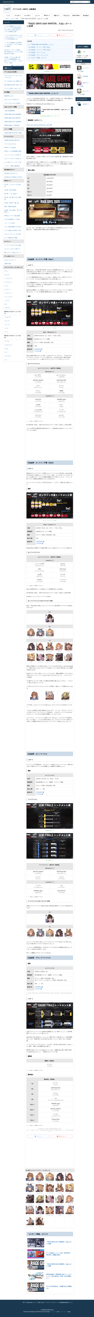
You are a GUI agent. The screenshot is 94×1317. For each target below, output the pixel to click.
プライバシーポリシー (51, 1302)
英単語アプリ (83, 105)
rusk (83, 51)
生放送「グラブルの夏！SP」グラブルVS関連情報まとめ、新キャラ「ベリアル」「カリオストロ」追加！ (13, 60)
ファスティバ (8, 293)
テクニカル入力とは (10, 144)
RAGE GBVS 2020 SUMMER (12, 114)
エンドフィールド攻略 (83, 69)
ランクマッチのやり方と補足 (12, 245)
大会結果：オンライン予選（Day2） (40, 50)
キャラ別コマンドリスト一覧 (12, 162)
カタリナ (7, 275)
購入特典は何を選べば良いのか (13, 85)
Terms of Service (63, 1311)
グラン (6, 271)
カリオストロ (8, 345)
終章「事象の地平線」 (10, 206)
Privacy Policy (53, 1311)
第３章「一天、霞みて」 (11, 193)
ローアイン (7, 289)
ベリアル (7, 341)
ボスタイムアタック (10, 260)
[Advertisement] (49, 446)
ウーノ (6, 352)
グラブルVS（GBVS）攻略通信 (24, 9)
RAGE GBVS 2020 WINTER (12, 118)
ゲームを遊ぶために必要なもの (13, 81)
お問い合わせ (41, 1302)
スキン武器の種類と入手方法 (12, 227)
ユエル (6, 348)
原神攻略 (85, 76)
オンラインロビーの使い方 (12, 249)
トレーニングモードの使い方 (12, 155)
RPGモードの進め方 (10, 147)
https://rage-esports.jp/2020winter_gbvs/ (38, 125)
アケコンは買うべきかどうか (12, 88)
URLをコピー (62, 35)
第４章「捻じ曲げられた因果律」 (12, 198)
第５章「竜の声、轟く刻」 (12, 203)
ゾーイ (6, 332)
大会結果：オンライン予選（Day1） (40, 47)
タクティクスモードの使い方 (12, 158)
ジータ (6, 328)
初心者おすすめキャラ (10, 173)
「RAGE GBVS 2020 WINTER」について (42, 44)
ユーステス (7, 356)
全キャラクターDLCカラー (12, 99)
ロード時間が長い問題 (10, 238)
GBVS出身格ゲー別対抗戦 (11, 125)
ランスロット (8, 282)
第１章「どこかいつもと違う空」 (12, 185)
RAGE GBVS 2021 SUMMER (12, 121)
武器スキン (57, 15)
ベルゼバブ (7, 317)
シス (5, 359)
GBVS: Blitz (7, 263)
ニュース (37, 15)
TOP (23, 1302)
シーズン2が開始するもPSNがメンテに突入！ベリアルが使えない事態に (13, 44)
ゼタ (5, 304)
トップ (8, 15)
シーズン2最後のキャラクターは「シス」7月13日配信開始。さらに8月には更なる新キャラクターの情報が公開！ (13, 28)
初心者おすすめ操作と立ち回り (13, 177)
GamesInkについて (31, 1302)
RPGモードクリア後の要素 (12, 216)
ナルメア (7, 321)
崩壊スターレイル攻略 (83, 84)
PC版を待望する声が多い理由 (13, 133)
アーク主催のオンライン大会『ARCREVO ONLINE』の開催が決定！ (58, 1254)
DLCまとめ (66, 15)
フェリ (6, 286)
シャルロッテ (8, 278)
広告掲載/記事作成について (66, 1302)
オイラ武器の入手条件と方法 (12, 230)
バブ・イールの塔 (9, 223)
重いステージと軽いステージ (12, 252)
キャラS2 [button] (27, 15)
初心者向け (86, 15)
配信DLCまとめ (8, 96)
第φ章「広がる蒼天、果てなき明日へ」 (13, 211)
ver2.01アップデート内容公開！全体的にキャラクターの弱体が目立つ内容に (13, 51)
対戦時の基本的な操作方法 (12, 140)
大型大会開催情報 (9, 110)
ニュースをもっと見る (18, 65)
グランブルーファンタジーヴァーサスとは (13, 76)
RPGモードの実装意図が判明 (12, 151)
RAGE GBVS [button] (75, 15)
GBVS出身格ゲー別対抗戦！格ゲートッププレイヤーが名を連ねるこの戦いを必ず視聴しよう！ (59, 1276)
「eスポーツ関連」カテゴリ (38, 58)
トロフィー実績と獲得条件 (12, 166)
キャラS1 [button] (17, 15)
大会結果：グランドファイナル (39, 55)
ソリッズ (7, 324)
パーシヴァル (8, 297)
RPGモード (47, 15)
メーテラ (7, 300)
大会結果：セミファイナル (38, 52)
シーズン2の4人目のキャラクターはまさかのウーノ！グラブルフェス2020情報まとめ (13, 37)
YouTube (37, 351)
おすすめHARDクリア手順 (12, 219)
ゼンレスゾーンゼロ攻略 (83, 92)
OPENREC (37, 349)
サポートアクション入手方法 (12, 234)
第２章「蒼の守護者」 (10, 190)
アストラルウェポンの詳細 (12, 103)
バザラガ (7, 308)
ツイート (38, 35)
